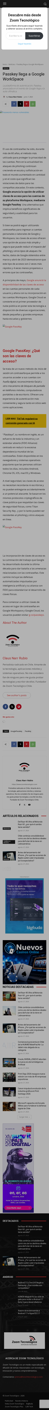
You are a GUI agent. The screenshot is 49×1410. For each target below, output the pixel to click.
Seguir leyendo (24, 44)
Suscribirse (34, 35)
